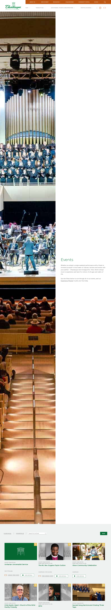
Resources (56, 2)
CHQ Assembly (70, 2)
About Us (32, 2)
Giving (96, 2)
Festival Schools (86, 7)
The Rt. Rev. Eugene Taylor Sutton (52, 565)
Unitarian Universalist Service (16, 564)
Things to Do (40, 7)
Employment (45, 2)
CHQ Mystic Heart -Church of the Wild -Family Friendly (20, 606)
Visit (27, 7)
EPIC (40, 606)
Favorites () (20, 533)
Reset (103, 533)
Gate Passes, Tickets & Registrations (62, 7)
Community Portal (84, 2)
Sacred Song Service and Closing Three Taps (88, 606)
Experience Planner (67, 281)
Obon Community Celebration (84, 565)
